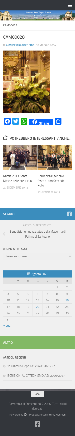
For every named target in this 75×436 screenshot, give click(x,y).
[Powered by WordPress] (25, 414)
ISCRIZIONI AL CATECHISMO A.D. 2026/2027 (36, 376)
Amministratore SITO (20, 45)
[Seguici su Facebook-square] (69, 213)
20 (37, 307)
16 (67, 300)
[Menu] (70, 5)
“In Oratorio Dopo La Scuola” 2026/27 (31, 366)
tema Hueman (57, 414)
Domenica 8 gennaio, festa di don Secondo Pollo (51, 180)
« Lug (6, 325)
